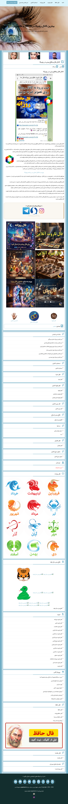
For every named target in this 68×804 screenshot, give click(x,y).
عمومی (54, 326)
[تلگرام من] (48, 782)
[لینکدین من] (15, 782)
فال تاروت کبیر (58, 623)
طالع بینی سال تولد (57, 608)
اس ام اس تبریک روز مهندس (55, 357)
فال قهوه (60, 390)
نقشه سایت (27, 791)
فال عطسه (59, 758)
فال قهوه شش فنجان (57, 397)
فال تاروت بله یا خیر (57, 662)
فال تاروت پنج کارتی (57, 641)
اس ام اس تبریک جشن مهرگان (55, 339)
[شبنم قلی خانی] (14, 56)
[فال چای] (49, 293)
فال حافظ (57, 2)
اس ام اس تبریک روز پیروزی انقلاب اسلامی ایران (51, 346)
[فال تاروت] (49, 236)
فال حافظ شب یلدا (58, 717)
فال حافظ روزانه (58, 713)
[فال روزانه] (20, 236)
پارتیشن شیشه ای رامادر (56, 695)
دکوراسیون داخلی (58, 688)
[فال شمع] (20, 265)
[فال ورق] (20, 293)
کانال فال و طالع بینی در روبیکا (50, 62)
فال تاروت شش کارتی (57, 644)
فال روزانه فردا (58, 769)
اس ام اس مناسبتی (23, 2)
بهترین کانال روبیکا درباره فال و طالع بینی (33, 26)
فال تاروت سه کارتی (57, 634)
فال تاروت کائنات (58, 626)
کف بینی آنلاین (58, 408)
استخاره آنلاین (34, 2)
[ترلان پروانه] (34, 56)
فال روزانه (42, 2)
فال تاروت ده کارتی (57, 651)
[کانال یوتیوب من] (20, 782)
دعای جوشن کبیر (58, 431)
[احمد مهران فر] (54, 56)
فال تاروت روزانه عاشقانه (56, 659)
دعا (61, 434)
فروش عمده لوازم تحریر (56, 680)
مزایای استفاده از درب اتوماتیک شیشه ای (52, 691)
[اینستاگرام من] (38, 782)
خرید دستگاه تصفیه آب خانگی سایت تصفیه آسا (51, 677)
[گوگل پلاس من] (25, 782)
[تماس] (34, 782)
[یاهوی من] (52, 782)
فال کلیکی (59, 445)
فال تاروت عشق (58, 655)
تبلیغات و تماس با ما (11, 2)
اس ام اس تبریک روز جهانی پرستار (54, 350)
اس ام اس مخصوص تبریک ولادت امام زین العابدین (50, 353)
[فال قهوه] (49, 265)
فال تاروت (50, 2)
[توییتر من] (29, 782)
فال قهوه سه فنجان (57, 394)
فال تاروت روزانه (58, 619)
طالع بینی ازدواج (58, 419)
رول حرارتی (59, 684)
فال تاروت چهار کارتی (57, 637)
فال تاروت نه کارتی (57, 648)
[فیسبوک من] (43, 782)
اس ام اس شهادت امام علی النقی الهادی (53, 342)
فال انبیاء (60, 379)
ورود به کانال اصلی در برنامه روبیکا (34, 172)
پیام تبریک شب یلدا (57, 720)
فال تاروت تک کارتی (57, 630)
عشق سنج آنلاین (58, 456)
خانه (63, 2)
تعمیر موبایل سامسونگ (56, 698)
